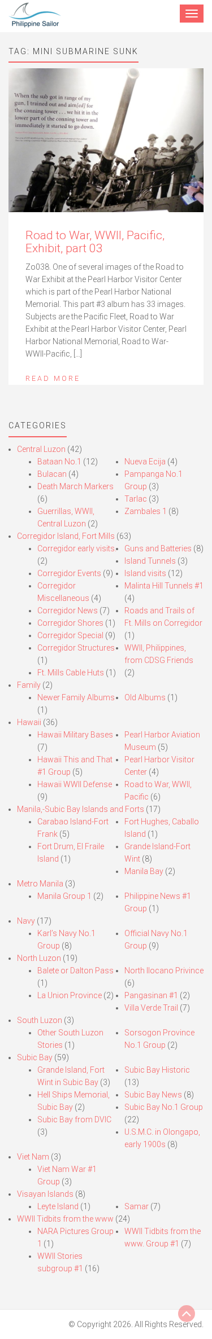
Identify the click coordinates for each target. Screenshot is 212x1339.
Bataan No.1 (59, 461)
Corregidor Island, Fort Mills (66, 536)
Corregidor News (67, 610)
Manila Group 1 (64, 896)
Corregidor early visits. (76, 548)
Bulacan (52, 473)
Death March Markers (75, 486)
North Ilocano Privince (164, 970)
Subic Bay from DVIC (74, 1119)
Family (29, 685)
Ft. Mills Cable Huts (70, 672)
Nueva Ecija (145, 461)
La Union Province (69, 995)
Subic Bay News (153, 1094)
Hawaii (29, 722)
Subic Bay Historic (157, 1069)
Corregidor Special (70, 635)
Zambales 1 (145, 511)
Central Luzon (41, 449)
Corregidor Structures (76, 647)
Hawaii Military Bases (75, 734)
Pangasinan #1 (151, 995)
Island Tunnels (150, 560)
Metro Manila (40, 883)
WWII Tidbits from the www (65, 1218)
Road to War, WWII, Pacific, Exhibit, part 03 (95, 242)
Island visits (145, 573)
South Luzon (39, 1020)
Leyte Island (58, 1206)
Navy (26, 920)
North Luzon (39, 958)
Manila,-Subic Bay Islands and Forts (80, 809)
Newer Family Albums (76, 697)
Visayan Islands (45, 1193)
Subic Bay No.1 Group (163, 1107)
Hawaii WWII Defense (74, 784)
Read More (52, 378)
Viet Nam (33, 1156)
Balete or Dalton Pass (75, 970)
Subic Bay (35, 1057)
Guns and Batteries (158, 548)
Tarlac (135, 498)
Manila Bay (143, 871)
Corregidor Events (69, 573)
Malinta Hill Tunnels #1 (164, 585)
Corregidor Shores (70, 622)
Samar (136, 1206)
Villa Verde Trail (151, 1007)
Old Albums (145, 697)
